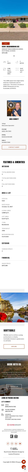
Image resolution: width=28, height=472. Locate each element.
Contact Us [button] (14, 386)
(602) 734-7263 (6, 131)
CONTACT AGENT (14, 147)
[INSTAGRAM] (12, 443)
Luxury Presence (14, 454)
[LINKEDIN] (16, 443)
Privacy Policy (20, 462)
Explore (14, 346)
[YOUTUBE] (20, 443)
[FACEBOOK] (7, 443)
